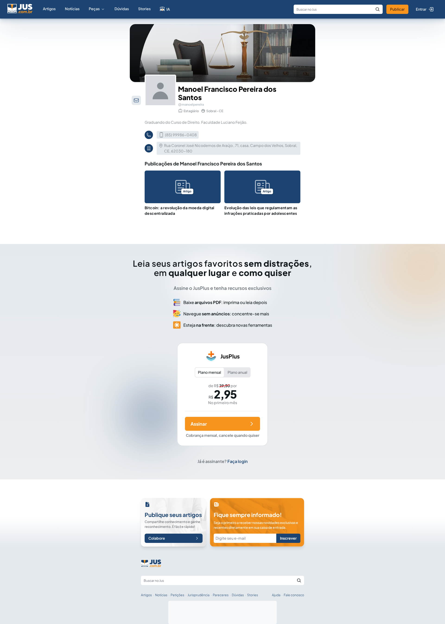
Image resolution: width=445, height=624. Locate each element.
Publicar (397, 9)
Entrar (421, 9)
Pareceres (221, 594)
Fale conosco (294, 594)
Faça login (237, 461)
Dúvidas (121, 8)
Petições (177, 594)
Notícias (72, 8)
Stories (144, 8)
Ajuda (276, 594)
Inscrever (288, 538)
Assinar (199, 424)
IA (168, 9)
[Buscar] (377, 9)
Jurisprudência (199, 594)
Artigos (49, 8)
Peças (94, 8)
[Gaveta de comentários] (136, 100)
